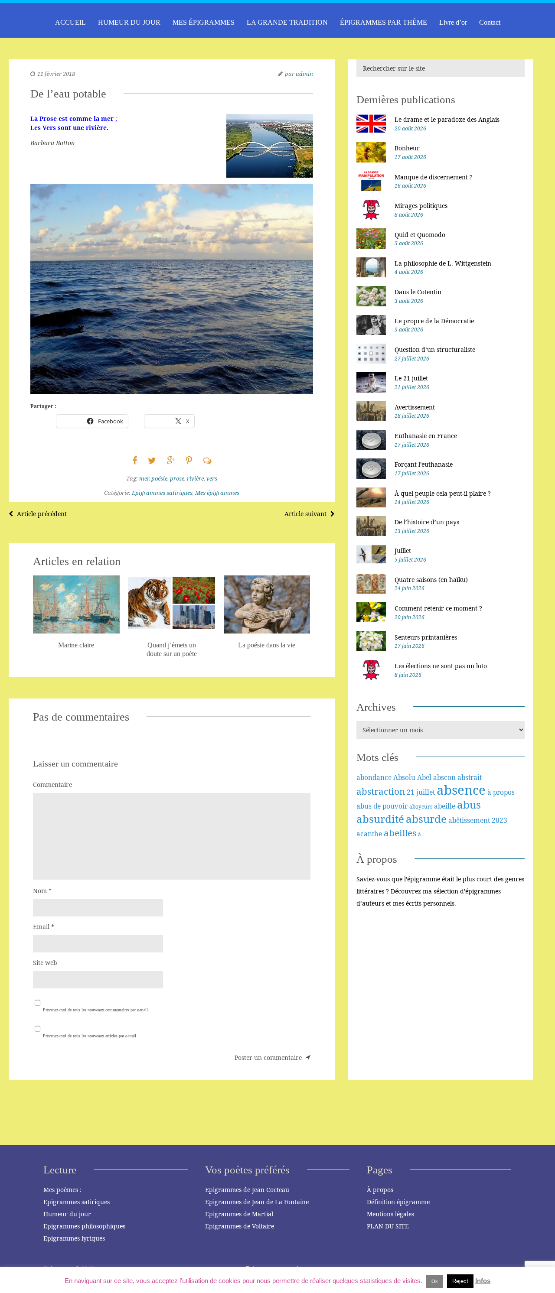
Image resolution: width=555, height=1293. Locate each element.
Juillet (403, 550)
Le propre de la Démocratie (434, 321)
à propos (501, 792)
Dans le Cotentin (418, 292)
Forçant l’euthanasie (424, 464)
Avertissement (415, 407)
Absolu (404, 777)
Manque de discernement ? (434, 177)
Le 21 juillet (411, 378)
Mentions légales (390, 1214)
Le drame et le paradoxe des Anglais (447, 119)
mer (144, 478)
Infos (482, 1280)
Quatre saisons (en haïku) (431, 579)
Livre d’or (453, 22)
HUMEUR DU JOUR (129, 22)
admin (304, 74)
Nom (42, 891)
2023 (499, 820)
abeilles (400, 833)
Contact (489, 22)
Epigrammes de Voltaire (239, 1226)
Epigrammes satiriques (162, 493)
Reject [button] (460, 1281)
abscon (444, 777)
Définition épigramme (398, 1202)
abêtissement (469, 820)
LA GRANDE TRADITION (287, 22)
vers (211, 478)
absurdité (380, 819)
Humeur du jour (67, 1214)
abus (469, 804)
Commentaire (52, 784)
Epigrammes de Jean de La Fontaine (257, 1202)
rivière (195, 478)
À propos (380, 1190)
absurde (426, 819)
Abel (424, 777)
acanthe (369, 833)
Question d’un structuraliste (435, 349)
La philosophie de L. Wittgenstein (443, 263)
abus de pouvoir (382, 806)
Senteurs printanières (426, 637)
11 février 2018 (56, 74)
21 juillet (421, 792)
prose (177, 478)
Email (43, 927)
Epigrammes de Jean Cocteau (247, 1190)
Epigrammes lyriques (74, 1238)
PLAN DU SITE (388, 1226)
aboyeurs (420, 806)
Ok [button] (434, 1281)
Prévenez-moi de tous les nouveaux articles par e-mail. (90, 1035)
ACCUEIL (70, 22)
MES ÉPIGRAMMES (204, 22)
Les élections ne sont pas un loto (441, 666)
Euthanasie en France (426, 436)
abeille (444, 806)
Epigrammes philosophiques (84, 1226)
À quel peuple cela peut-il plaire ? (443, 493)
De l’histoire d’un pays (427, 522)
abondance (374, 777)
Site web (45, 962)
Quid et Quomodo (420, 235)
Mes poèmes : (62, 1190)
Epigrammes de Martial (239, 1214)
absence (461, 790)
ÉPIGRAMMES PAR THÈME (383, 22)
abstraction (380, 791)
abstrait (469, 777)
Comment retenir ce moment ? (438, 608)
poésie (159, 478)
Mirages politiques (421, 205)
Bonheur (407, 148)
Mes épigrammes (217, 493)
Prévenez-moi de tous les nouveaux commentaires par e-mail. (96, 1009)
